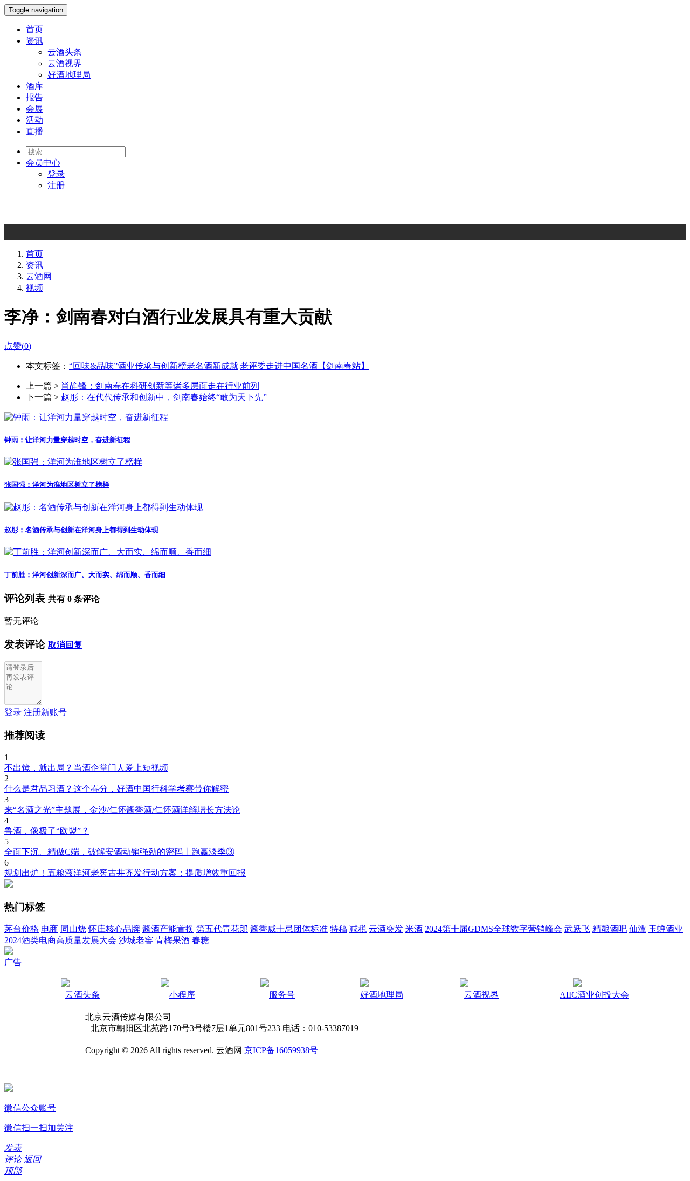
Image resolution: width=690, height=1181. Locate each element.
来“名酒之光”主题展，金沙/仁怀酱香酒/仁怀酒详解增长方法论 (122, 809)
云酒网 (39, 276)
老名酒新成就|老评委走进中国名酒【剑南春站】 (278, 365)
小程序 (182, 994)
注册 (56, 185)
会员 (43, 162)
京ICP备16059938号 (281, 1050)
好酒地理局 (69, 74)
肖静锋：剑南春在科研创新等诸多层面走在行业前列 (160, 385)
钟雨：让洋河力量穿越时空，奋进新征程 (67, 440)
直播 (34, 131)
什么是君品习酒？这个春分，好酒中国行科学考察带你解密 (116, 788)
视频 (34, 287)
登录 (56, 173)
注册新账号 (45, 712)
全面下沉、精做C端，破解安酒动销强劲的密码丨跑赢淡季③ (119, 851)
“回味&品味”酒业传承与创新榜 (128, 365)
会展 (34, 108)
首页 (34, 29)
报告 (34, 97)
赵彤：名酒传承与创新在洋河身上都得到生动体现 (81, 530)
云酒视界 (64, 63)
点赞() (17, 346)
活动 (34, 120)
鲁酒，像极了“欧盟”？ (46, 830)
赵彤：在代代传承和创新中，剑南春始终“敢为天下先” (164, 397)
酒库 (34, 86)
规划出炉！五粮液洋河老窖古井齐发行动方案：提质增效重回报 (125, 872)
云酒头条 (64, 52)
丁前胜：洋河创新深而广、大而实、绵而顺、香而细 (84, 575)
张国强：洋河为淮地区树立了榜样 (56, 484)
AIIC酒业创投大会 (594, 994)
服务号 (282, 994)
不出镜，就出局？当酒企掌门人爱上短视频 (86, 767)
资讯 (34, 40)
